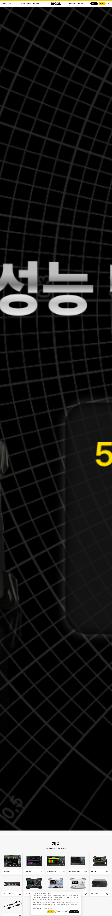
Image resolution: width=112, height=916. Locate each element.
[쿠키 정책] (43, 908)
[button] (106, 827)
